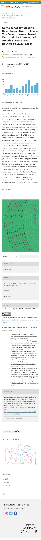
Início (4, 13)
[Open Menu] (2, 6)
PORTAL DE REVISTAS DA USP (11, 3)
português (6, 485)
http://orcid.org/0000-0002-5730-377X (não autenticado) (20, 57)
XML (16, 256)
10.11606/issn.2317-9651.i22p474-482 (15, 408)
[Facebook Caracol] (15, 515)
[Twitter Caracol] (11, 515)
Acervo (11, 13)
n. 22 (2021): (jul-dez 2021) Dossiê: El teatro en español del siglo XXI (19, 17)
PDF (6, 256)
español (6, 482)
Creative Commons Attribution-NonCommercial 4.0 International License (20, 320)
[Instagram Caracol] (6, 515)
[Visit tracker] (4, 495)
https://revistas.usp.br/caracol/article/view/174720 (20, 412)
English (5, 479)
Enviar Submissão (12, 431)
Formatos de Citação (14, 418)
